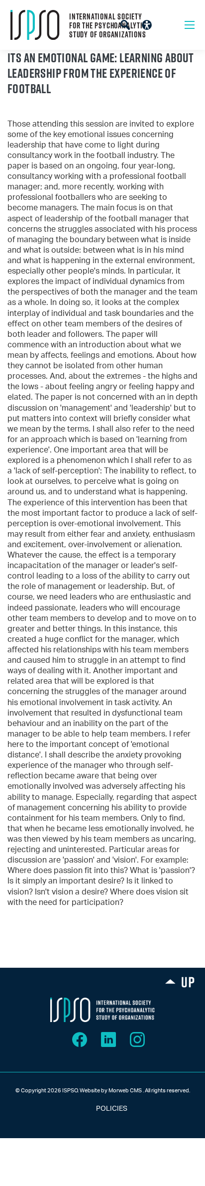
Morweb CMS (125, 1090)
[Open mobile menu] (190, 25)
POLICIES (103, 1108)
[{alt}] (102, 1009)
